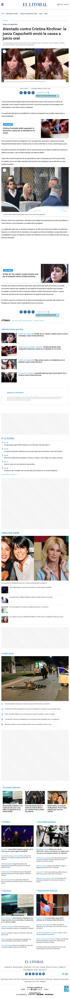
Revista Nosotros (18, 967)
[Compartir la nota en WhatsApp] (29, 92)
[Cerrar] (57, 96)
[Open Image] (4, 51)
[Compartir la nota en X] (25, 92)
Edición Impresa (39, 320)
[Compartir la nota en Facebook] (21, 92)
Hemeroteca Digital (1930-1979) (10, 979)
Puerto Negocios (28, 970)
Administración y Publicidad (43, 979)
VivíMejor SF (62, 967)
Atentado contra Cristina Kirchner (22, 320)
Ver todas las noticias (9, 474)
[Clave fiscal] (66, 991)
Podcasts (43, 967)
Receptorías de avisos (27, 979)
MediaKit (43, 981)
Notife (36, 970)
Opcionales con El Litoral (31, 981)
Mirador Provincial (51, 967)
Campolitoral (8, 967)
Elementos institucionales (61, 979)
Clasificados (27, 967)
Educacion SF (42, 970)
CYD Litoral (35, 967)
